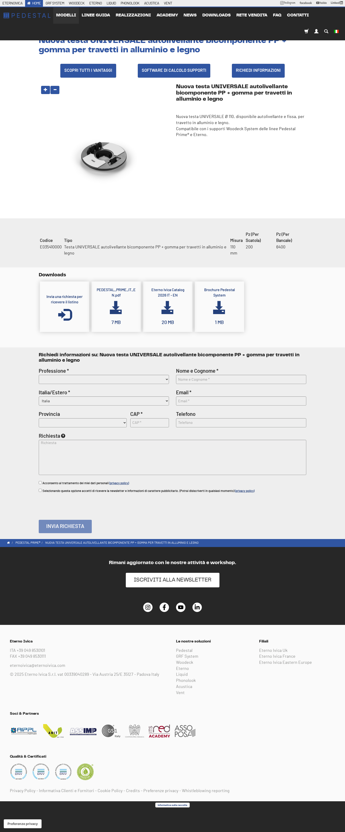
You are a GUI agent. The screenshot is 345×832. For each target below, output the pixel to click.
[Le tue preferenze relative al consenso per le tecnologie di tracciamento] (23, 823)
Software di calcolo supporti (174, 70)
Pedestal (184, 651)
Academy (167, 15)
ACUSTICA (151, 3)
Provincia (49, 414)
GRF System (187, 656)
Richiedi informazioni (258, 70)
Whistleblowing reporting (206, 791)
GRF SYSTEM (55, 3)
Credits (133, 791)
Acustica (184, 687)
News (190, 15)
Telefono (186, 414)
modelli (66, 15)
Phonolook (186, 681)
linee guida (96, 15)
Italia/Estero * (54, 392)
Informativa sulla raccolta (172, 805)
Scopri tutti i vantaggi (88, 70)
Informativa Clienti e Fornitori (66, 791)
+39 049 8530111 (32, 656)
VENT (168, 3)
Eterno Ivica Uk (273, 651)
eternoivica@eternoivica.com (37, 666)
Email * (184, 392)
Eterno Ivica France (277, 656)
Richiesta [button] (49, 436)
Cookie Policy (110, 791)
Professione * (54, 371)
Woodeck (184, 663)
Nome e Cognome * (197, 371)
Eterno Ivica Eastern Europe (285, 663)
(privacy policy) (119, 483)
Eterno (182, 669)
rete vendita (251, 15)
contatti (298, 15)
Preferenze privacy (160, 791)
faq (277, 15)
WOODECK (76, 3)
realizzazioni (133, 15)
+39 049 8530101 (31, 651)
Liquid (182, 674)
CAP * (136, 414)
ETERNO (95, 3)
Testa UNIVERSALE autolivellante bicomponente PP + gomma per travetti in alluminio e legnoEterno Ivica (27, 15)
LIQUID (111, 3)
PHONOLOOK (130, 3)
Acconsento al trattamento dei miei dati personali (85, 483)
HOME (36, 3)
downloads (216, 15)
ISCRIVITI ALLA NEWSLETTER (172, 580)
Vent (180, 693)
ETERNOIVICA (12, 3)
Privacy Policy (22, 791)
